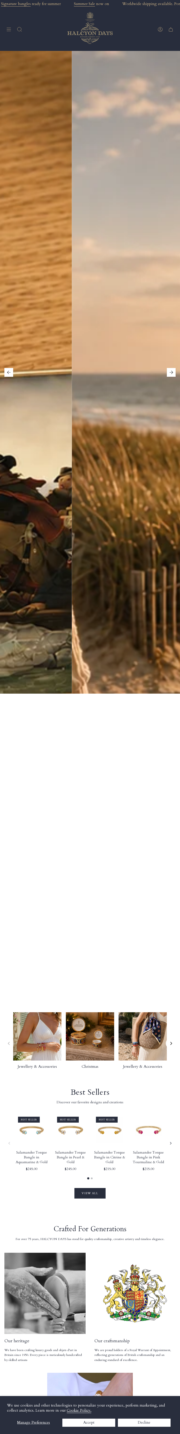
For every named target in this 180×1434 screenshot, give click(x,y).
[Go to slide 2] (92, 1178)
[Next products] (171, 1143)
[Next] (171, 372)
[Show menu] (8, 29)
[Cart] (170, 29)
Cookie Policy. (79, 1410)
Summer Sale (84, 3)
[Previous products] (9, 1143)
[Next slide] (171, 1043)
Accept (88, 1422)
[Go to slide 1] (88, 1178)
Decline (144, 1422)
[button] (19, 29)
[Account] (160, 29)
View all (90, 1193)
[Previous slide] (8, 1043)
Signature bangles (16, 3)
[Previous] (8, 372)
